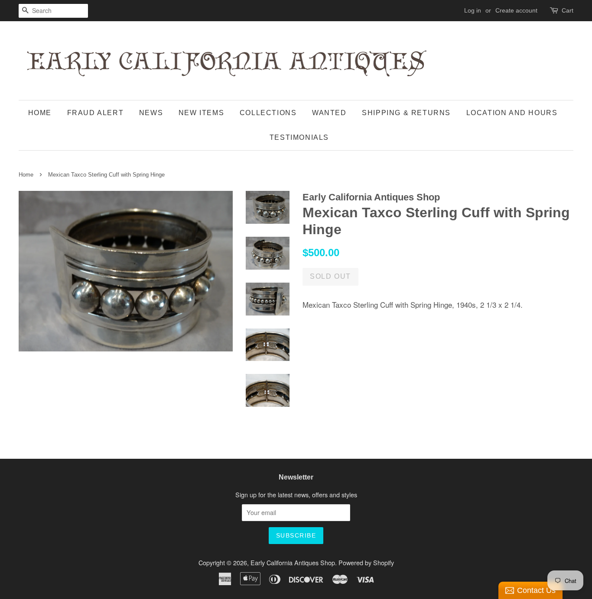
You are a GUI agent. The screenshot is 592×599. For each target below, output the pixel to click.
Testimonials (299, 137)
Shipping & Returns (406, 112)
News (151, 112)
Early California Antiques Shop (292, 562)
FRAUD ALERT (95, 112)
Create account (516, 10)
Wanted (329, 112)
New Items (201, 112)
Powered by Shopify (366, 562)
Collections (268, 112)
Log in (472, 10)
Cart (567, 10)
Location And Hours (512, 112)
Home (40, 112)
